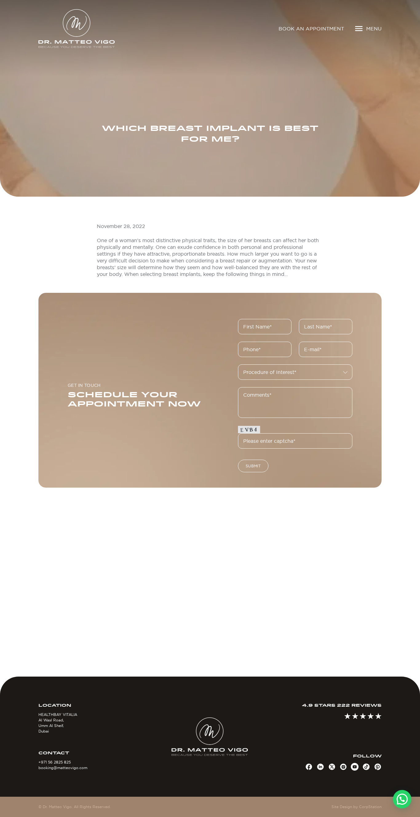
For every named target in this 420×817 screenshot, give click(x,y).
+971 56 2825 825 (54, 762)
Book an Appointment (311, 29)
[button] (402, 799)
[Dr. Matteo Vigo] (78, 28)
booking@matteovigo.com (62, 767)
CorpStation (370, 806)
